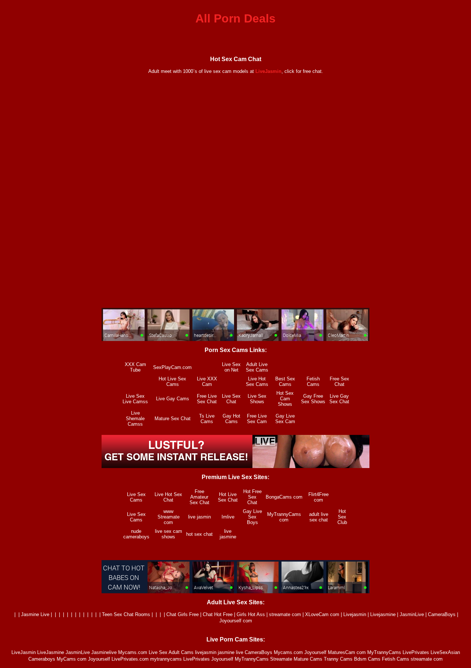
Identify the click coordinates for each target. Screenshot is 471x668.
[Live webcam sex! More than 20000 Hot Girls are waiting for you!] (235, 466)
